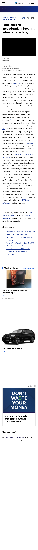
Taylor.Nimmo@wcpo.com (14, 437)
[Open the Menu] (3, 3)
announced (17, 83)
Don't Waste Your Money (9, 19)
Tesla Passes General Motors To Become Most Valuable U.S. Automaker (18, 251)
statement (29, 143)
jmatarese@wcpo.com (26, 434)
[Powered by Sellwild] (33, 386)
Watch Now (32, 3)
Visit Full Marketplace (29, 268)
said (3, 128)
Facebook (12, 440)
